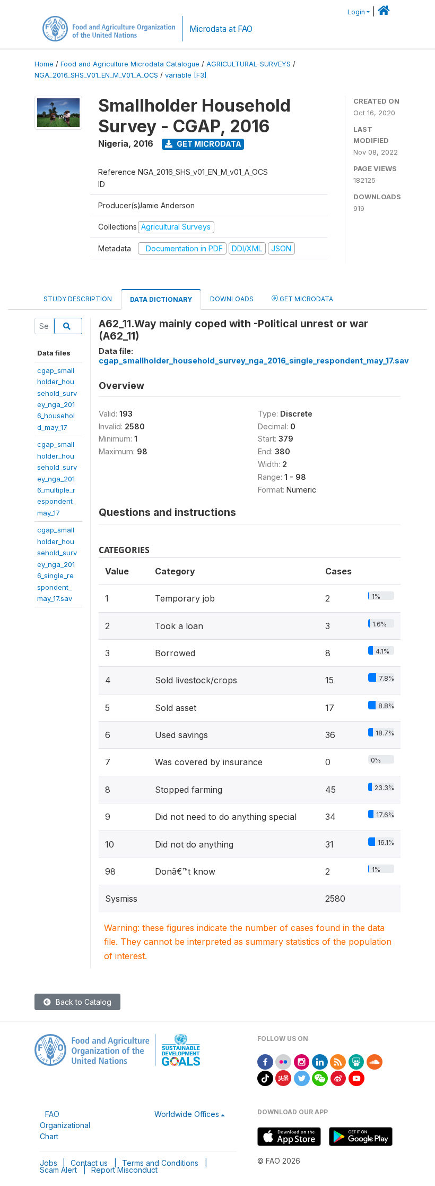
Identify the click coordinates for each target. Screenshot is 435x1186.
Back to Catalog (82, 1001)
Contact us (89, 1162)
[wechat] (320, 1077)
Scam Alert (58, 1169)
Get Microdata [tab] (305, 299)
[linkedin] (320, 1060)
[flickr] (283, 1060)
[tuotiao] (283, 1077)
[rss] (338, 1060)
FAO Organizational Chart (65, 1125)
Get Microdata (208, 143)
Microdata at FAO (221, 29)
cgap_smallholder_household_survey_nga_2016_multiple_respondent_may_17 (57, 478)
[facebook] (265, 1060)
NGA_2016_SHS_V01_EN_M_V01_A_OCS (96, 75)
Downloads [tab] (232, 299)
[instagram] (302, 1060)
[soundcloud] (374, 1060)
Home (44, 64)
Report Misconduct (124, 1169)
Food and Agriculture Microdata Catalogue (129, 64)
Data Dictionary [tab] (161, 299)
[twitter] (302, 1077)
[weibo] (338, 1077)
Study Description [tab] (78, 299)
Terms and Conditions (160, 1162)
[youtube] (356, 1077)
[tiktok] (265, 1077)
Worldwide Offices (186, 1114)
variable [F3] (185, 75)
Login (356, 12)
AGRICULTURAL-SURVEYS (248, 64)
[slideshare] (356, 1060)
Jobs (48, 1162)
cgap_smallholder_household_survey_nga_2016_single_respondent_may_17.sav (57, 564)
